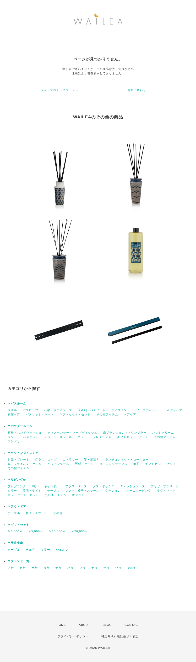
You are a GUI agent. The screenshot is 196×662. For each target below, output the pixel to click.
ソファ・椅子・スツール (82, 490)
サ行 (35, 568)
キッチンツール (58, 464)
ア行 (11, 568)
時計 (35, 486)
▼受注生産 (15, 543)
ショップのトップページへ (59, 90)
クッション (113, 490)
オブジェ (78, 495)
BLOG (107, 625)
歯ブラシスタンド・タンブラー (125, 432)
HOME (61, 625)
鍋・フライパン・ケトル (25, 464)
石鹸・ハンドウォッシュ (25, 432)
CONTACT (132, 625)
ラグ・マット (166, 490)
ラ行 (106, 568)
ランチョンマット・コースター (127, 459)
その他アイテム (107, 414)
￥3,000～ (15, 531)
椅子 (136, 464)
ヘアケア (130, 414)
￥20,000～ (79, 531)
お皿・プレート (18, 459)
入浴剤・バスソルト (92, 410)
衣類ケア (14, 414)
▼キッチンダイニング (23, 453)
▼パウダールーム (20, 426)
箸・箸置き (91, 459)
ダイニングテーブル (113, 464)
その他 (58, 513)
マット (82, 437)
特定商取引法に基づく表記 (120, 636)
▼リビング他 (17, 479)
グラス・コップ (46, 459)
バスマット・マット (40, 414)
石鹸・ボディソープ (58, 410)
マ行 (82, 568)
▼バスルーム (17, 403)
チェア (30, 549)
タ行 (47, 568)
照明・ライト (84, 464)
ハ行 (70, 568)
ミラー (49, 437)
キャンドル (52, 486)
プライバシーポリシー (72, 636)
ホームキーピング (138, 490)
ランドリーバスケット (23, 437)
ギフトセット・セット (75, 414)
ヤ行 (94, 568)
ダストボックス (103, 486)
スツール (66, 437)
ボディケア (174, 410)
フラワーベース (76, 486)
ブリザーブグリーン (165, 486)
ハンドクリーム (163, 432)
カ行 (23, 568)
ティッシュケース (132, 486)
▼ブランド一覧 (18, 561)
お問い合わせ (136, 90)
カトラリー (70, 459)
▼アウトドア (17, 506)
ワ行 (118, 568)
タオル (12, 410)
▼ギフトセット (18, 524)
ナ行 (58, 568)
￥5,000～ (35, 531)
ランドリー (15, 441)
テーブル (53, 490)
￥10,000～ (57, 531)
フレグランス (102, 437)
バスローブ (30, 410)
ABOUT (84, 625)
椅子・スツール (37, 513)
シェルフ (62, 549)
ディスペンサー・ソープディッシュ (136, 410)
